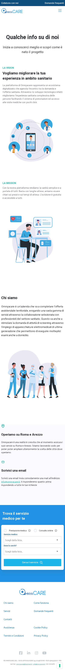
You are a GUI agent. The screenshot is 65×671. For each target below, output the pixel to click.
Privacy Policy (41, 635)
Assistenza (9, 627)
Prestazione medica (20, 530)
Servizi (7, 611)
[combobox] (32, 540)
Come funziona (41, 603)
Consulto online (48, 530)
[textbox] (32, 540)
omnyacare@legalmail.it (24, 664)
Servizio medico (10, 534)
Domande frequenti (43, 611)
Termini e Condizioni (14, 635)
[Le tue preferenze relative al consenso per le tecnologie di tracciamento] (60, 666)
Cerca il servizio (30, 562)
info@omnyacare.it (10, 481)
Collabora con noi (9, 3)
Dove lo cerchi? (10, 546)
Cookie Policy (40, 627)
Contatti (8, 619)
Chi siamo (8, 603)
